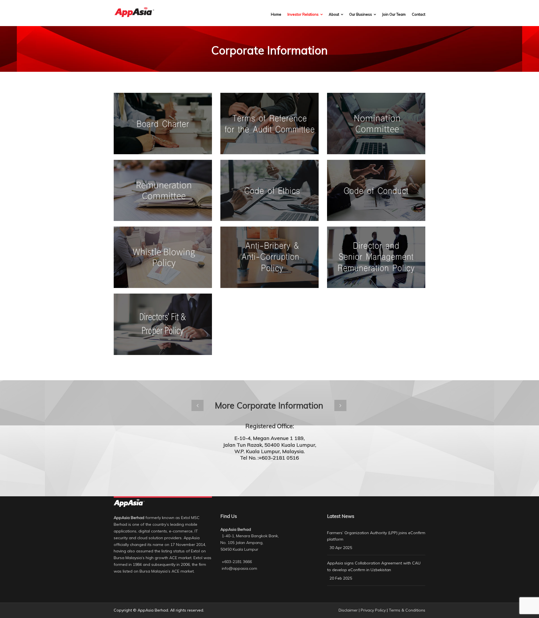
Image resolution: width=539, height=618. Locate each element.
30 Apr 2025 (341, 547)
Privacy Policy (373, 610)
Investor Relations (303, 14)
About (334, 14)
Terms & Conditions (407, 610)
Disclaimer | (350, 610)
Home (276, 14)
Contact (418, 14)
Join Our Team (394, 14)
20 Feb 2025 (341, 578)
